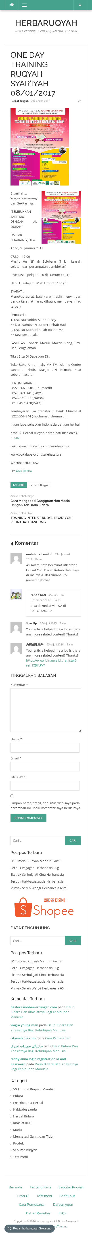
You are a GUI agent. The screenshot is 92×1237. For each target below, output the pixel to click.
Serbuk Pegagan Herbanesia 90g (34, 868)
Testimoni (20, 1157)
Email (15, 758)
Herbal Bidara (23, 1116)
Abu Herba (24, 471)
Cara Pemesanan (57, 1038)
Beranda (15, 1187)
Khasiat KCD (22, 1123)
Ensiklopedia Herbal (28, 1103)
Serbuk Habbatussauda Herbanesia (37, 881)
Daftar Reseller (38, 1213)
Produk (18, 1143)
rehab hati (38, 595)
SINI (17, 438)
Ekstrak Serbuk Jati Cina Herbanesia (37, 874)
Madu (17, 1130)
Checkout (67, 1196)
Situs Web (17, 777)
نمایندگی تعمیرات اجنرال (26, 1046)
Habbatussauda (25, 1109)
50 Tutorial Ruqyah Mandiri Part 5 (35, 861)
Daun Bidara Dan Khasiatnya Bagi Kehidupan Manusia (42, 1012)
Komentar (19, 684)
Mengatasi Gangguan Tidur (33, 1136)
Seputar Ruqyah (39, 485)
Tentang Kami (40, 1187)
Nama (16, 739)
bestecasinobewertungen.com (33, 1007)
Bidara (18, 1096)
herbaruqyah (46, 23)
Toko (62, 1213)
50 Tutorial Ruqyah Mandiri (33, 1089)
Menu (22, 5)
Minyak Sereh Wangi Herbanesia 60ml (38, 888)
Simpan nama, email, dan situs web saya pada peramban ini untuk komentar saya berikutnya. (45, 805)
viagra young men (24, 1025)
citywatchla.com (23, 1038)
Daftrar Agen (63, 1205)
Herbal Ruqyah (19, 100)
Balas (38, 559)
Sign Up (31, 623)
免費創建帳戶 (35, 644)
